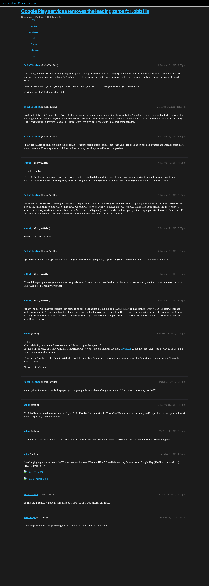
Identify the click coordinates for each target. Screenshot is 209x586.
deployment (34, 50)
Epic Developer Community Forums (20, 3)
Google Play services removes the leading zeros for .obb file (85, 11)
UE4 (34, 20)
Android (34, 44)
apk (34, 56)
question (34, 26)
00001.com (126, 348)
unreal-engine (34, 32)
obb (34, 38)
